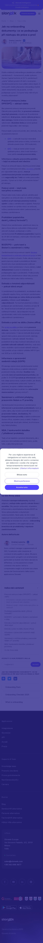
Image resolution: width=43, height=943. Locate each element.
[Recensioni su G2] (7, 899)
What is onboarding (14, 702)
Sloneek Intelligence (22, 7)
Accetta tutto (22, 487)
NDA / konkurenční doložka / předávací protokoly (19, 645)
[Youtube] (13, 882)
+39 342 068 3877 (12, 864)
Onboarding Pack (13, 687)
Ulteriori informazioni (29, 468)
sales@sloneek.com (13, 861)
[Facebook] (5, 882)
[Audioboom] (31, 882)
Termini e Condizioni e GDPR (12, 929)
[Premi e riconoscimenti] (33, 898)
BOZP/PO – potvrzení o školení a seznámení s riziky (21, 618)
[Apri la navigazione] (39, 13)
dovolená (29, 169)
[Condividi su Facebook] (3, 678)
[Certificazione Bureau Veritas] (18, 899)
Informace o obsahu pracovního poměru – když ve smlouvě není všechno (22, 601)
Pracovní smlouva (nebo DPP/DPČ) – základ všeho (21, 595)
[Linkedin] (22, 882)
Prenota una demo (28, 13)
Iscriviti (36, 664)
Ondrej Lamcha (15, 40)
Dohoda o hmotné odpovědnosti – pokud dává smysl (20, 624)
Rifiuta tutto (22, 475)
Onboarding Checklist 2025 (17, 694)
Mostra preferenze (22, 481)
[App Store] (25, 907)
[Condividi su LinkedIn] (15, 678)
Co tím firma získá (11, 650)
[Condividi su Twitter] (9, 678)
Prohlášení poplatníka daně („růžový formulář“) (18, 612)
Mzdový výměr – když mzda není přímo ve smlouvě (22, 606)
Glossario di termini (9, 933)
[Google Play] (9, 907)
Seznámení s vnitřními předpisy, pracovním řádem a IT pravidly (20, 639)
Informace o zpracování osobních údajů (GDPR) (19, 633)
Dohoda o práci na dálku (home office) (19, 629)
